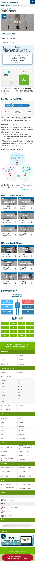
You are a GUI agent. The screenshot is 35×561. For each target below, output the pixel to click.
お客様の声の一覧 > (28, 189)
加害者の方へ (22, 434)
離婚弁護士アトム (5, 455)
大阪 (3, 398)
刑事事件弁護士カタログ (7, 467)
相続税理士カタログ (24, 455)
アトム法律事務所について (7, 368)
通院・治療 (21, 426)
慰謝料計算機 (4, 364)
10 (5, 327)
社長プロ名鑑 (22, 472)
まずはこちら (4, 360)
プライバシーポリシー (6, 405)
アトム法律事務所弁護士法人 (8, 488)
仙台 (20, 380)
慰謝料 (2, 422)
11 (29, 323)
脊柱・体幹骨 (7, 312)
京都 (20, 395)
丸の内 (20, 386)
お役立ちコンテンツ (6, 531)
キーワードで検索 (5, 519)
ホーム (2, 355)
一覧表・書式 (22, 438)
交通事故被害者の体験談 (25, 476)
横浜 (3, 392)
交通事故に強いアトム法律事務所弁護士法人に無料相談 (25, 447)
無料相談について (5, 351)
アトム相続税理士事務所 (25, 488)
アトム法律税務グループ (7, 484)
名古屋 (3, 395)
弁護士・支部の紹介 (6, 376)
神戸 (20, 398)
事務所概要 (4, 372)
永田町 (3, 380)
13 (13, 323)
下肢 (28, 312)
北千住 (20, 389)
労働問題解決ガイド (24, 459)
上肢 (28, 307)
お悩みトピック (23, 364)
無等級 (21, 335)
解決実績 (21, 360)
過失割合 (21, 430)
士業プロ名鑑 (4, 476)
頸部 (7, 307)
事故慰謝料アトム (5, 451)
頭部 (7, 301)
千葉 (20, 383)
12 (21, 323)
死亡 (30, 335)
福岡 (3, 401)
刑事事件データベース (24, 451)
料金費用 (21, 372)
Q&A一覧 (3, 438)
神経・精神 (28, 301)
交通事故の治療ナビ (6, 472)
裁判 (2, 434)
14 (5, 323)
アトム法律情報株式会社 (25, 484)
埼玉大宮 (4, 383)
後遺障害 (21, 422)
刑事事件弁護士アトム (6, 447)
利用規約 (21, 405)
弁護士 (2, 430)
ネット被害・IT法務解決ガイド (8, 459)
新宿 (3, 389)
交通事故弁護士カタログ (25, 467)
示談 (20, 418)
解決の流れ (4, 418)
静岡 (20, 392)
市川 (3, 386)
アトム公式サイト (5, 410)
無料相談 (21, 355)
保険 (2, 426)
